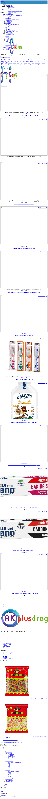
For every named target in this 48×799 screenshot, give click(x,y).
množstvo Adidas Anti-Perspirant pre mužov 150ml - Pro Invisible (22, 156)
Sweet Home (16, 64)
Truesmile (31, 64)
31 (3, 605)
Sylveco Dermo (26, 64)
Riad (6, 27)
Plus (12, 64)
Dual (35, 59)
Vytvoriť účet (3, 795)
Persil (9, 64)
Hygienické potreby (9, 33)
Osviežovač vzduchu (10, 31)
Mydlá (9, 25)
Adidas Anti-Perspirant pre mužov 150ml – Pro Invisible (24, 159)
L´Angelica (10, 63)
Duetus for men (40, 59)
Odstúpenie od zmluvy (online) (9, 658)
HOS (35, 61)
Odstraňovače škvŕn (12, 12)
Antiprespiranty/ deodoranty (11, 42)
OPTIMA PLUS (37, 63)
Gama (20, 61)
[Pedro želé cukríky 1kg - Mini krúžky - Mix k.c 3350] (17, 736)
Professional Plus (9, 5)
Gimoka (27, 61)
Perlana (6, 64)
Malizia (18, 63)
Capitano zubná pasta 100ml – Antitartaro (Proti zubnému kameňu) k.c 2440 (24, 465)
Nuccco (33, 63)
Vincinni (2, 66)
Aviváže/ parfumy (11, 9)
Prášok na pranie (11, 7)
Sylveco (21, 64)
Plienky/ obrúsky (9, 32)
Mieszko (25, 63)
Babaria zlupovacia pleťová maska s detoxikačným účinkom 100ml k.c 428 (24, 292)
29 (3, 602)
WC (6, 30)
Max (21, 63)
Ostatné (9, 13)
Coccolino (24, 59)
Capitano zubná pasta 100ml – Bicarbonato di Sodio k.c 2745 (24, 507)
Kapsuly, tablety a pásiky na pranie (15, 11)
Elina (45, 59)
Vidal (45, 64)
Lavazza (39, 61)
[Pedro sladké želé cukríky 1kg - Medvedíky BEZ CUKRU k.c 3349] (17, 738)
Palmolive (43, 63)
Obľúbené (5, 657)
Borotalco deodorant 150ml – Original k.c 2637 (24, 335)
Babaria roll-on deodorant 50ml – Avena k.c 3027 (24, 204)
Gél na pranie (10, 8)
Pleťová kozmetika (9, 37)
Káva (4, 33)
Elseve (2, 61)
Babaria (5, 59)
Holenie (7, 36)
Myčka (7, 25)
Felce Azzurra (10, 61)
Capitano (9, 59)
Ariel (2, 59)
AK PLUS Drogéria (8, 742)
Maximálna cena (22, 54)
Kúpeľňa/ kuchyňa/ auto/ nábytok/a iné (15, 15)
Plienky (4, 647)
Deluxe (29, 59)
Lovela (6, 63)
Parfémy (7, 38)
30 (3, 604)
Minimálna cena (3, 54)
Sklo (6, 28)
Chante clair (14, 59)
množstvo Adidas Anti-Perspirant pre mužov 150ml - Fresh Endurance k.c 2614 (22, 112)
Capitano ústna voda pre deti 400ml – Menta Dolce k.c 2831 (24, 422)
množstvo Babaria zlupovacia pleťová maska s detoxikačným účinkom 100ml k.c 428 (24, 289)
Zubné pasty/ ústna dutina (11, 45)
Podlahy (7, 29)
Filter (39, 54)
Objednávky (5, 656)
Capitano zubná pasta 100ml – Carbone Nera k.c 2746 (24, 550)
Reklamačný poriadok (7, 653)
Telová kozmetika (11, 30)
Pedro (2, 64)
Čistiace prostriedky (7, 23)
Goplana (31, 61)
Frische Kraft (16, 61)
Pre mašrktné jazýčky (10, 34)
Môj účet (4, 785)
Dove (32, 59)
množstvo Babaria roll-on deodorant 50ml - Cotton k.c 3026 (24, 245)
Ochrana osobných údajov (8, 652)
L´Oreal (14, 63)
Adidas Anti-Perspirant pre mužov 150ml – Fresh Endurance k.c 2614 (24, 115)
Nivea (29, 63)
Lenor (43, 61)
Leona (2, 63)
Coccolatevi (19, 59)
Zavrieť (2, 9)
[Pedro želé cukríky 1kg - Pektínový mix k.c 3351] (17, 698)
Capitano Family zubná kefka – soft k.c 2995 (24, 379)
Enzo (5, 61)
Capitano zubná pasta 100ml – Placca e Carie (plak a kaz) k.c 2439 (24, 593)
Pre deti (9, 27)
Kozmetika (5, 34)
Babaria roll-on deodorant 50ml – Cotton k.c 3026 (24, 248)
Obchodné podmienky (7, 654)
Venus (36, 64)
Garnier (24, 61)
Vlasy (9, 29)
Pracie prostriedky (6, 15)
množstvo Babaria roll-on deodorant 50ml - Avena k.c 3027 (22, 200)
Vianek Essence (40, 64)
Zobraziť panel (3, 70)
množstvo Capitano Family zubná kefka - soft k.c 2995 (18, 376)
